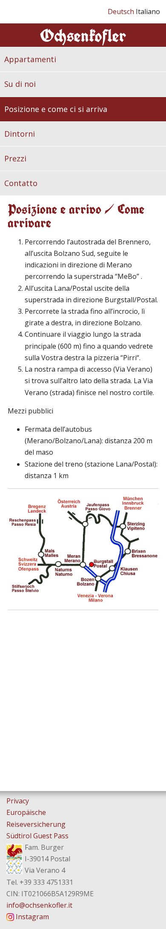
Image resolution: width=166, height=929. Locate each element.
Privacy (17, 801)
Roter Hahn (14, 858)
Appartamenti (30, 59)
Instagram (32, 916)
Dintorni (19, 134)
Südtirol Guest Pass (37, 835)
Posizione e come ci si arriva (55, 109)
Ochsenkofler (83, 35)
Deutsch (122, 11)
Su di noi (20, 84)
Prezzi (15, 158)
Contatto (20, 183)
